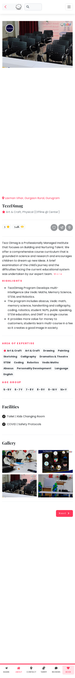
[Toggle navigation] (69, 6)
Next (62, 513)
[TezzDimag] (37, 44)
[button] (37, 188)
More (58, 273)
